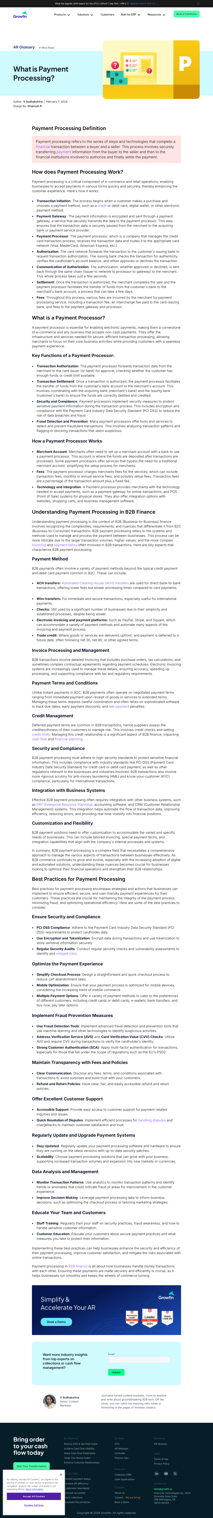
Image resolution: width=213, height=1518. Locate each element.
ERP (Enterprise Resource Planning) (64, 805)
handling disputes (152, 1120)
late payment (119, 706)
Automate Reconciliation (77, 1502)
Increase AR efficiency (76, 1483)
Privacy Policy (161, 1463)
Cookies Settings (34, 1505)
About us (119, 1492)
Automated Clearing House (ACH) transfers (95, 583)
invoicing (39, 545)
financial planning (68, 739)
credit (102, 206)
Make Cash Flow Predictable (79, 1453)
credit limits (41, 734)
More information (35, 1489)
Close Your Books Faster (77, 1457)
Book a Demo (122, 1502)
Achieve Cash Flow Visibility (79, 1448)
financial (43, 147)
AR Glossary (24, 47)
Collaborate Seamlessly (76, 1488)
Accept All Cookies (34, 1496)
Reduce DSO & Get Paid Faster (81, 1443)
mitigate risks (66, 954)
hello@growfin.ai (163, 1489)
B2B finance (78, 1266)
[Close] (61, 1474)
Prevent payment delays (77, 1478)
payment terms (66, 545)
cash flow (39, 739)
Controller (120, 1453)
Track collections (73, 1497)
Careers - (127, 1497)
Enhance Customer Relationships (82, 1462)
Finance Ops (121, 1457)
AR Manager (121, 1448)
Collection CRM (123, 1474)
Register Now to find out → (144, 3)
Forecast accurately (75, 1492)
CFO (117, 1443)
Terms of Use (161, 1459)
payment (63, 152)
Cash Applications (124, 1479)
